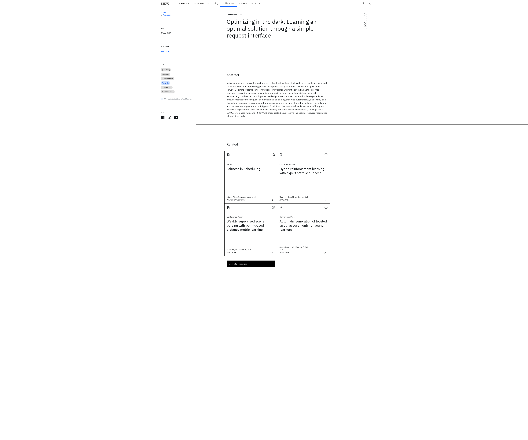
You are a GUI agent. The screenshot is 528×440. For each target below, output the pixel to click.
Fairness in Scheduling (243, 169)
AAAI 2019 (365, 21)
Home (163, 12)
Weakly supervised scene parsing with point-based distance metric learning (245, 225)
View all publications (238, 264)
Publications (168, 15)
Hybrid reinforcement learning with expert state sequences (302, 171)
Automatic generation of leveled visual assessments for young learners (303, 225)
